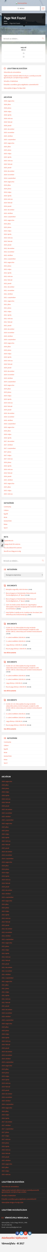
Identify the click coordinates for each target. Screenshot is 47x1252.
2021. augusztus (9, 301)
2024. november (9, 175)
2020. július (7, 347)
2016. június (7, 462)
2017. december (9, 441)
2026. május (7, 111)
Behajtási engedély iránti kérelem (17, 589)
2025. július (7, 147)
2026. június (7, 108)
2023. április (7, 234)
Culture (6, 510)
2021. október (8, 294)
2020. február (8, 364)
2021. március (8, 319)
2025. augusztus (9, 143)
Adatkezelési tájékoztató (14, 1237)
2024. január (7, 206)
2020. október (8, 336)
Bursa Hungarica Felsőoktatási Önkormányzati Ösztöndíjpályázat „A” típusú (21, 600)
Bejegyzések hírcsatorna (12, 544)
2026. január (7, 125)
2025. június (7, 150)
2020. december (9, 329)
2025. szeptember (10, 139)
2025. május (7, 154)
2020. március (8, 361)
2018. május (7, 434)
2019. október (8, 378)
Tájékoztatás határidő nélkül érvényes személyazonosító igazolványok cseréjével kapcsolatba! (22, 77)
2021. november (9, 290)
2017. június (7, 452)
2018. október (8, 420)
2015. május (7, 490)
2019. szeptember (10, 382)
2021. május (7, 311)
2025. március (8, 161)
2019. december (9, 371)
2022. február (8, 280)
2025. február (8, 164)
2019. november (9, 375)
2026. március (8, 118)
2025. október (8, 136)
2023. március (8, 238)
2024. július (7, 185)
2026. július (7, 104)
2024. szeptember (10, 178)
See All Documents (10, 653)
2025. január (7, 168)
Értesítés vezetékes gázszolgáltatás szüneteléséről (21, 85)
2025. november (9, 132)
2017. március (8, 459)
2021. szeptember (10, 297)
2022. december (9, 248)
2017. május (7, 455)
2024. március (8, 199)
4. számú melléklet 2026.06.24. (16, 637)
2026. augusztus (9, 101)
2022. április (7, 273)
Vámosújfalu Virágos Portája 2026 (14, 88)
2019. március (8, 403)
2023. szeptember (10, 217)
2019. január (7, 410)
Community (7, 507)
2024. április (7, 196)
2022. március (8, 276)
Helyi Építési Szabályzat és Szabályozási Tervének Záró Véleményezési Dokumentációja (24, 613)
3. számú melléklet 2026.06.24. (16, 641)
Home (6, 23)
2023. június (7, 227)
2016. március (8, 469)
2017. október (8, 445)
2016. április (7, 466)
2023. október (8, 213)
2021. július (7, 304)
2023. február (8, 241)
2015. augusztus (9, 483)
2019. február (8, 406)
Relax (5, 524)
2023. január (7, 245)
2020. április (7, 357)
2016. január (7, 476)
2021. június (7, 308)
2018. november (9, 417)
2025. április (7, 157)
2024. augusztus (9, 182)
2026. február (8, 122)
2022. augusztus (9, 262)
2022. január (7, 283)
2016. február (8, 473)
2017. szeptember (10, 448)
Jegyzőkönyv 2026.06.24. (14, 645)
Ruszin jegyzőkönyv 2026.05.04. (16, 649)
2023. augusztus (9, 220)
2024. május (7, 192)
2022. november (9, 252)
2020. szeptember (10, 339)
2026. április (7, 115)
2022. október (8, 255)
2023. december (9, 210)
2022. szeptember (10, 259)
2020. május (7, 354)
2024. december (9, 171)
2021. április (7, 315)
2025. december (9, 129)
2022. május (7, 269)
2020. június (7, 350)
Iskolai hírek (8, 521)
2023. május (7, 231)
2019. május (7, 396)
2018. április (7, 438)
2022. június (7, 266)
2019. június (7, 392)
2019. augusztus (9, 385)
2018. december (9, 413)
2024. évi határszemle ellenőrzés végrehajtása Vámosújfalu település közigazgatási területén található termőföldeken (24, 607)
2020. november (9, 333)
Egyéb (6, 514)
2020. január (7, 368)
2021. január (7, 325)
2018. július (7, 431)
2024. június (7, 189)
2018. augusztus (9, 427)
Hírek (5, 517)
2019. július (7, 389)
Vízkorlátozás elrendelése (12, 72)
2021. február (8, 322)
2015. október (8, 480)
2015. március (8, 494)
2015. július (7, 487)
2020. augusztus (9, 343)
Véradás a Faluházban (11, 81)
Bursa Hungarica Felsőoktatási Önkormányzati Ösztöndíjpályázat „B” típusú (21, 594)
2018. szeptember (10, 424)
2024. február (8, 203)
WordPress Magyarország (12, 551)
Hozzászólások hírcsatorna (13, 548)
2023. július (7, 224)
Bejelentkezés (8, 541)
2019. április (7, 399)
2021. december (9, 287)
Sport (6, 528)
